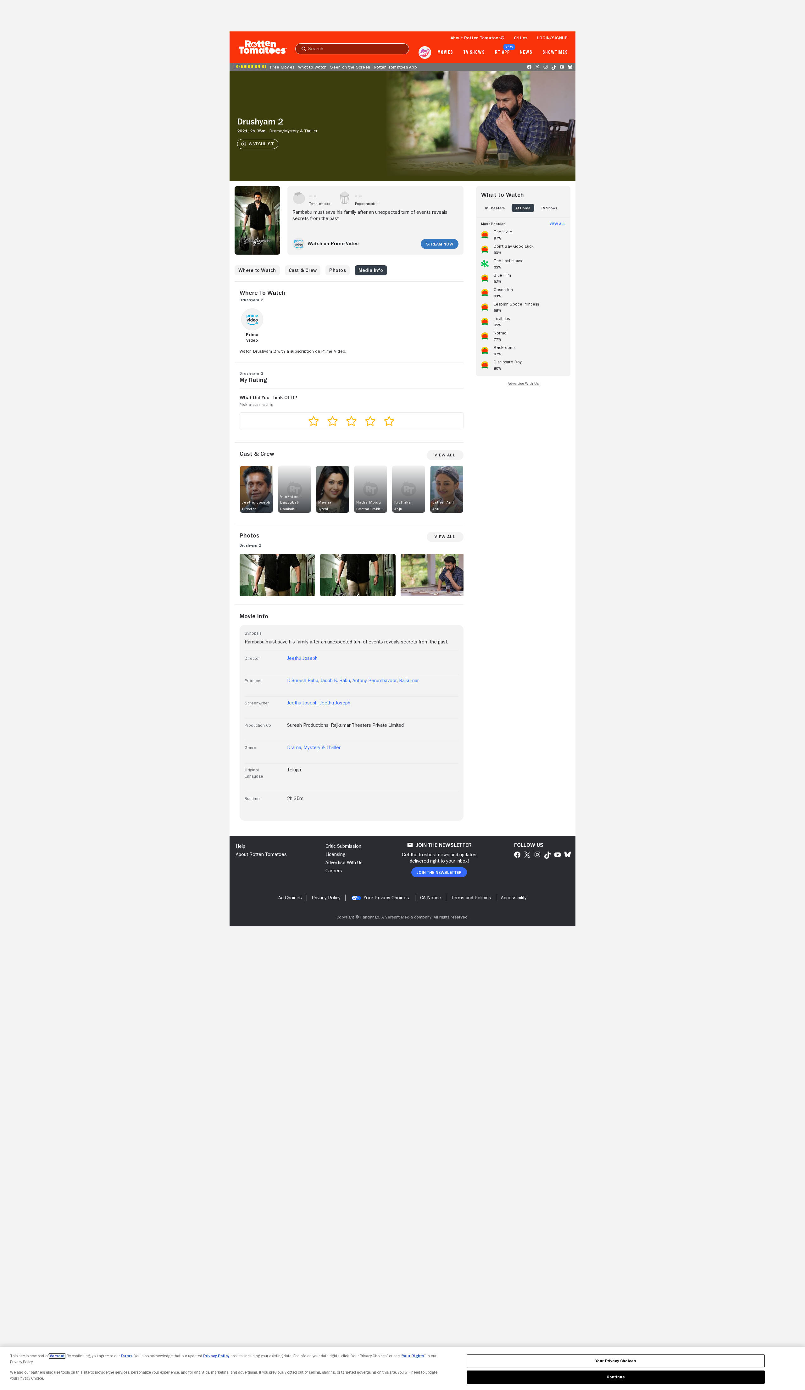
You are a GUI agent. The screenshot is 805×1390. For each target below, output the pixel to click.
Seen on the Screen (350, 67)
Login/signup (552, 38)
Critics (520, 38)
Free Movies (282, 67)
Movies (445, 52)
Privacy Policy (216, 1356)
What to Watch (312, 67)
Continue (616, 1377)
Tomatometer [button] (319, 204)
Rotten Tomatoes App (395, 67)
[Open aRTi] (425, 52)
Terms (126, 1356)
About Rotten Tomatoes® (478, 38)
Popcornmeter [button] (366, 204)
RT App (502, 52)
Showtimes (555, 52)
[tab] (495, 207)
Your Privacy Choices (386, 897)
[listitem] (523, 234)
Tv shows (474, 52)
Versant (57, 1356)
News (526, 52)
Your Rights (413, 1356)
